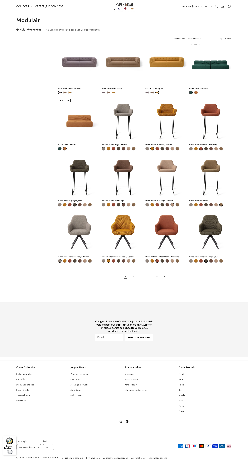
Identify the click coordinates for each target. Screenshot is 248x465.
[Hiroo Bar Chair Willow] (133, 148)
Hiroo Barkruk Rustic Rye (113, 200)
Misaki (182, 395)
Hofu (181, 379)
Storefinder (75, 390)
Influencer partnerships (136, 390)
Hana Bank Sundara (67, 144)
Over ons (75, 379)
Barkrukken (21, 379)
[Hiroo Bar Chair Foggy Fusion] (103, 148)
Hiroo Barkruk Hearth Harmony (203, 144)
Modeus (47, 457)
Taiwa (181, 406)
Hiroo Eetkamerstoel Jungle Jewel (204, 257)
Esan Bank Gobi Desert (112, 88)
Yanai (181, 374)
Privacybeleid (93, 458)
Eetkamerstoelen (24, 374)
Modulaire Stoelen (25, 384)
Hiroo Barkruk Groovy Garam (158, 144)
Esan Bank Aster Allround (69, 88)
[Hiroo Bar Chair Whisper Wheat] (128, 148)
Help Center (76, 395)
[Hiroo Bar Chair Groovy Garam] (108, 148)
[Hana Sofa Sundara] (196, 92)
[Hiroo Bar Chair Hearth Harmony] (113, 148)
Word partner (131, 379)
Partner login (131, 384)
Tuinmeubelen (23, 395)
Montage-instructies (80, 384)
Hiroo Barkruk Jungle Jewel (70, 200)
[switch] (9, 452)
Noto (181, 400)
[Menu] (14, 437)
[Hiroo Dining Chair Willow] (90, 261)
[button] (24, 6)
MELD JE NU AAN (139, 337)
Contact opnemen (79, 374)
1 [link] (125, 276)
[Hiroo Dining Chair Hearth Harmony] (70, 261)
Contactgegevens (158, 458)
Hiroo (181, 384)
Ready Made (22, 390)
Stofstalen (21, 400)
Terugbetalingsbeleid (72, 458)
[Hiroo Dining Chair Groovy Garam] (65, 261)
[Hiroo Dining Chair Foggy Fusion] (60, 261)
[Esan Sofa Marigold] (70, 92)
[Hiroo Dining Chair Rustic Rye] (80, 261)
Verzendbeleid (138, 458)
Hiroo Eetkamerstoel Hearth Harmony (162, 257)
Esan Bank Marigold (154, 88)
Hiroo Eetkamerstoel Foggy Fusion (73, 257)
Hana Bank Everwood (198, 88)
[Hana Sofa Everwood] (191, 92)
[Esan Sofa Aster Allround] (60, 92)
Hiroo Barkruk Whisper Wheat (159, 200)
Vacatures (129, 374)
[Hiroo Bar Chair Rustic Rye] (123, 148)
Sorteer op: (179, 38)
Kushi (181, 390)
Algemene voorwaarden (115, 458)
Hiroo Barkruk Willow (198, 200)
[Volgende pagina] (164, 276)
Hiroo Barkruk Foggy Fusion (114, 144)
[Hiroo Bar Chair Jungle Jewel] (118, 148)
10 (156, 276)
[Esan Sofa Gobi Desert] (65, 92)
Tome (181, 411)
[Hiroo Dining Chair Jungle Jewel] (75, 261)
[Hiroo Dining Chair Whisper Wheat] (85, 261)
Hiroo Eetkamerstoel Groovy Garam (118, 257)
